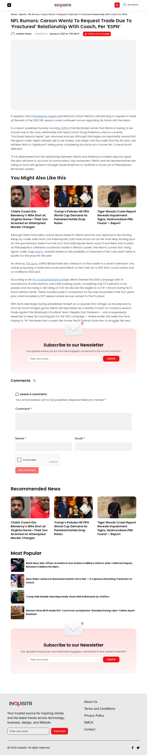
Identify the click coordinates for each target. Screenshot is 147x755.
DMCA (88, 722)
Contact (89, 729)
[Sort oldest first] (34, 380)
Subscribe (59, 731)
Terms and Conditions (99, 708)
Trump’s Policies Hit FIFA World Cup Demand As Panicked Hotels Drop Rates (71, 217)
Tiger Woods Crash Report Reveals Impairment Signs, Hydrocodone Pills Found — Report (116, 217)
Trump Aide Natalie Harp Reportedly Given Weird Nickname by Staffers (67, 596)
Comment (23, 409)
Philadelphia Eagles (44, 116)
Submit (111, 358)
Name (20, 438)
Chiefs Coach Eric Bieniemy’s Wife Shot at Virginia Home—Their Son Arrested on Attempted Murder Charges (29, 219)
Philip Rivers (35, 251)
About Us (90, 702)
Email (80, 438)
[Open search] (117, 5)
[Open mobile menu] (9, 5)
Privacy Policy (94, 715)
